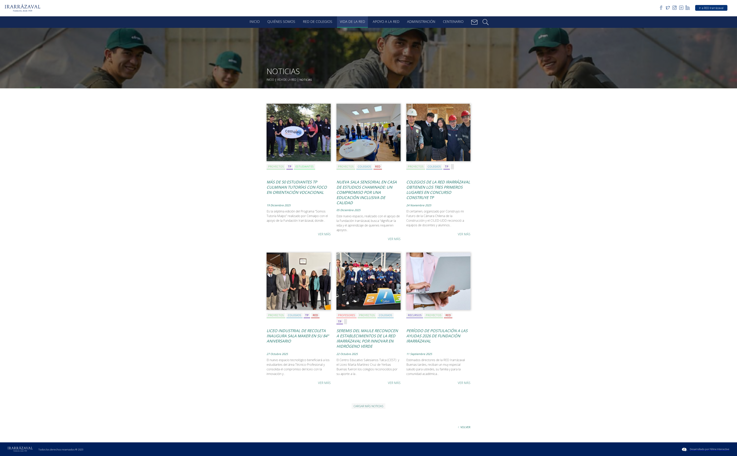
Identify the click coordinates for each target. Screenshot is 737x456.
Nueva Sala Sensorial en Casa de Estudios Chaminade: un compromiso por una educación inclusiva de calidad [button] (366, 192)
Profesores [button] (346, 315)
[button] (24, 8)
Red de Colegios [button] (317, 21)
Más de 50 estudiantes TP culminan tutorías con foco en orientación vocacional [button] (297, 187)
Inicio (270, 79)
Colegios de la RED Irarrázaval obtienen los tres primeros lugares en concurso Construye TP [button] (438, 189)
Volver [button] (465, 427)
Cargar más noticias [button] (368, 406)
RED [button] (377, 166)
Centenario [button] (453, 21)
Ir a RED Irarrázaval (711, 8)
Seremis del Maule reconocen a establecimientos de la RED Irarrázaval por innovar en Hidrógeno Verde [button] (367, 338)
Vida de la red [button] (352, 21)
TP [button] (289, 166)
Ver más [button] (324, 234)
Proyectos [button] (276, 166)
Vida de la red (286, 79)
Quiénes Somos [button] (281, 21)
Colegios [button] (364, 166)
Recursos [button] (415, 315)
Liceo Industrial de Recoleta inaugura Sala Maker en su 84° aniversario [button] (298, 336)
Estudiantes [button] (304, 166)
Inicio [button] (255, 21)
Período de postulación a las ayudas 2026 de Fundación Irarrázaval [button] (437, 336)
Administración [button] (421, 21)
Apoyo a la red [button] (386, 21)
